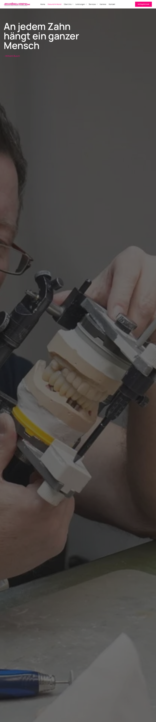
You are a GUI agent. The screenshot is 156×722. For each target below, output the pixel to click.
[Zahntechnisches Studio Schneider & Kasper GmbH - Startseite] (17, 4)
